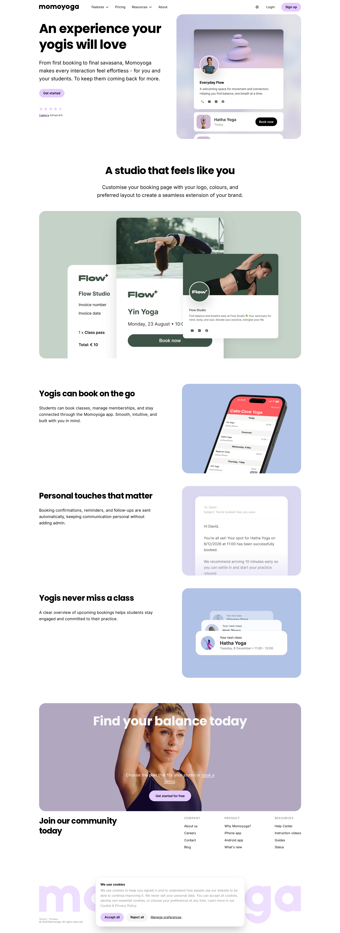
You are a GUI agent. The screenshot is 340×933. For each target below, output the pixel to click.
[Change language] (257, 7)
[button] (100, 7)
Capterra (44, 115)
